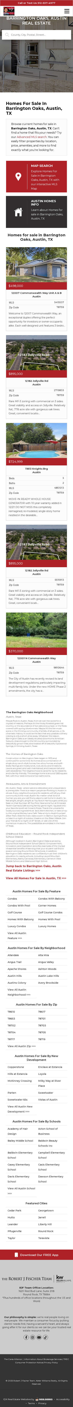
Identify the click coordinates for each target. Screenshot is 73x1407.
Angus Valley (46, 962)
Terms (31, 1403)
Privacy (42, 1403)
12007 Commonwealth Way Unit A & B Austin (36, 294)
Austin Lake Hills (48, 975)
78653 (11, 1018)
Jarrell (42, 1217)
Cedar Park (14, 1210)
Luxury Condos (17, 926)
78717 (11, 1039)
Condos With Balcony (51, 898)
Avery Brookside (48, 982)
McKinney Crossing (20, 1080)
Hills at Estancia (17, 1073)
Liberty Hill (45, 1224)
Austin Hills (15, 975)
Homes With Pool (49, 919)
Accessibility (63, 1399)
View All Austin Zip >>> (22, 1046)
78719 (41, 1039)
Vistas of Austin (47, 1099)
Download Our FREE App (38, 1255)
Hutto (11, 1217)
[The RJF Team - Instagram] (32, 1337)
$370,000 (16, 651)
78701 (41, 1018)
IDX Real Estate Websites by (19, 1399)
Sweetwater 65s (18, 1099)
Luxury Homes (47, 926)
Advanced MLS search (32, 137)
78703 (42, 1025)
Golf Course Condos (50, 912)
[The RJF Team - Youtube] (39, 1337)
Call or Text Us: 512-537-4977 (36, 3)
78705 (42, 1032)
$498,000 (16, 286)
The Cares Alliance (13, 1359)
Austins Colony (17, 982)
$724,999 (16, 462)
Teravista (43, 1238)
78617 (41, 1011)
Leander (13, 1224)
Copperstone (16, 1067)
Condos (12, 898)
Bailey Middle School (20, 1140)
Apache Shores (17, 969)
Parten (12, 1092)
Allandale (13, 955)
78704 (11, 1032)
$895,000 (16, 374)
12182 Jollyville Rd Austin (36, 382)
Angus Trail (14, 962)
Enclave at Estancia (50, 1067)
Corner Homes (47, 905)
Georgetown (46, 1210)
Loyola (42, 1073)
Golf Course (15, 912)
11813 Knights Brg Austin (36, 470)
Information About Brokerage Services (43, 1359)
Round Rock (45, 1231)
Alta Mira (43, 955)
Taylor (11, 1238)
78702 (11, 1025)
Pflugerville (15, 1231)
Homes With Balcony (21, 919)
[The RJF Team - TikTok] (45, 1337)
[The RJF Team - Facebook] (26, 1337)
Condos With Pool (19, 905)
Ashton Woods (47, 969)
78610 (11, 1011)
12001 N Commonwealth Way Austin (36, 660)
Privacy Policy (51, 1362)
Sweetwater (45, 1092)
